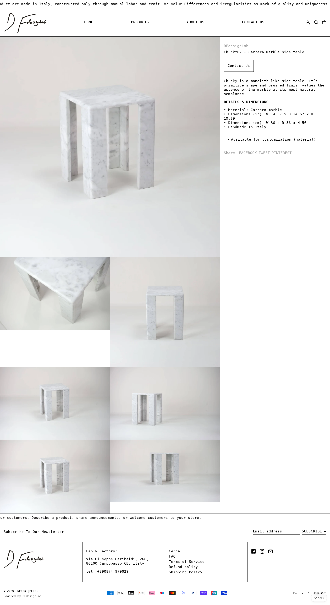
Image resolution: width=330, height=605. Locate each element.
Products (140, 22)
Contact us (253, 22)
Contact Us (239, 66)
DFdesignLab (236, 46)
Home (88, 22)
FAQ (172, 556)
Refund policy (183, 567)
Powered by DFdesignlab (22, 596)
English (300, 593)
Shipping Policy (185, 572)
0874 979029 (116, 571)
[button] (316, 22)
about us (195, 22)
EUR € (318, 593)
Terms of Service (187, 562)
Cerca (174, 551)
